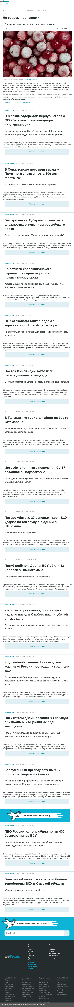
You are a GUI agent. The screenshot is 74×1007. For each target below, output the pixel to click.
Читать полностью (37, 152)
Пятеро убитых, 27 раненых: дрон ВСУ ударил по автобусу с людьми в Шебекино (36, 522)
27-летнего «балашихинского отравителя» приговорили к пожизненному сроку (28, 273)
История (30, 951)
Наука (29, 958)
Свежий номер (32, 945)
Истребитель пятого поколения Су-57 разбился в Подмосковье (35, 470)
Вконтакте (31, 962)
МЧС (16, 102)
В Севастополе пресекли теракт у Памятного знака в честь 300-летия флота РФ (33, 174)
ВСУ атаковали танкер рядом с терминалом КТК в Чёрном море (31, 323)
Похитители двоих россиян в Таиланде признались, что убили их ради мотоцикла (36, 722)
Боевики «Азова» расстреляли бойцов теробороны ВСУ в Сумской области (36, 881)
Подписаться (66, 933)
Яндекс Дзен (32, 964)
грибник (8, 102)
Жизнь (12, 11)
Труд (12, 956)
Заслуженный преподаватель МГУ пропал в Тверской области (32, 772)
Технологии (31, 960)
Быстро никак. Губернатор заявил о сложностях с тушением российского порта (35, 224)
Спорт (29, 953)
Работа (30, 949)
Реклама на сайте (54, 953)
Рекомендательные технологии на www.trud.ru (58, 959)
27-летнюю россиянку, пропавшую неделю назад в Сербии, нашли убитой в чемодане (36, 614)
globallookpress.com (30, 79)
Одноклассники (33, 966)
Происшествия (20, 11)
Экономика (52, 949)
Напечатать (63, 28)
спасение (26, 102)
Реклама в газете (54, 955)
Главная (5, 11)
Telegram (30, 968)
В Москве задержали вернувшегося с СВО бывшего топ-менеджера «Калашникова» (35, 120)
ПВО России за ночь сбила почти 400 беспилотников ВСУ (34, 834)
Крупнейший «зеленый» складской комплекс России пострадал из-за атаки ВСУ (37, 666)
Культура (51, 951)
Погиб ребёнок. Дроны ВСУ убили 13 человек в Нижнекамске (34, 568)
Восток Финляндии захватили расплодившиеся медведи (29, 373)
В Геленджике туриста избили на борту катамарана (36, 420)
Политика (52, 947)
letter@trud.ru (48, 1002)
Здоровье (31, 955)
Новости (30, 947)
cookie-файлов (40, 1004)
